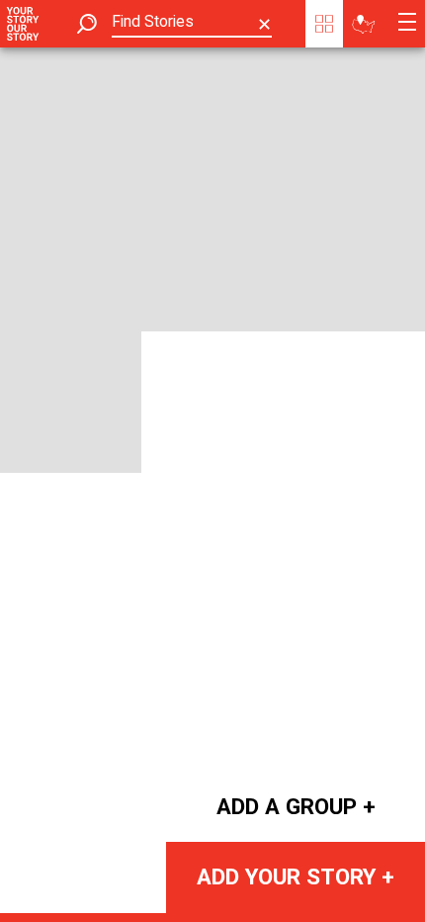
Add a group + (296, 806)
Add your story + (295, 876)
